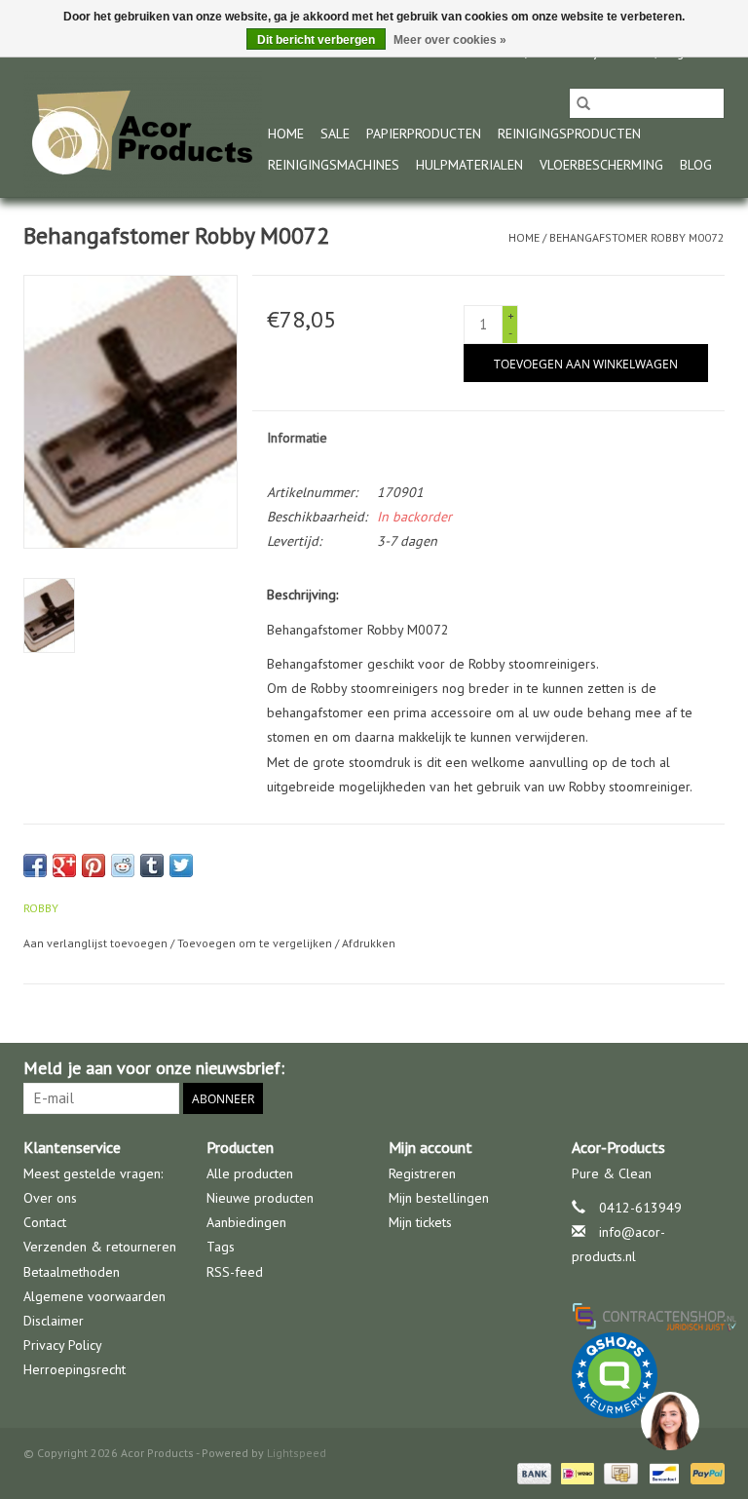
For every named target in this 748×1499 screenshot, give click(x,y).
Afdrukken (368, 943)
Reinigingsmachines (333, 164)
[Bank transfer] (532, 1472)
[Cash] (618, 1472)
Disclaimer (53, 1320)
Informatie (297, 437)
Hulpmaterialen (469, 164)
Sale (335, 133)
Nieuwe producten (260, 1198)
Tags (220, 1246)
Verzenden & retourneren (99, 1246)
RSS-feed (234, 1272)
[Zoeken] (583, 103)
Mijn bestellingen (439, 1198)
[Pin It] (93, 865)
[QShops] (649, 1375)
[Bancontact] (662, 1472)
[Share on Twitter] (181, 865)
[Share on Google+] (64, 865)
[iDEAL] (575, 1472)
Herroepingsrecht (74, 1369)
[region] (669, 1420)
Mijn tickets (420, 1222)
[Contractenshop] (649, 1315)
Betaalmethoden (71, 1272)
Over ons (50, 1198)
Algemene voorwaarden (94, 1296)
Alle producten (249, 1173)
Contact (44, 1222)
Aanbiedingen (246, 1222)
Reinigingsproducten (569, 133)
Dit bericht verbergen (316, 40)
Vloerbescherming (601, 164)
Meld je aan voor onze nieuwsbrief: (153, 1067)
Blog (696, 164)
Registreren (422, 1173)
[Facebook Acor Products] (709, 1068)
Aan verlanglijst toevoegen (96, 943)
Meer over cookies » (449, 40)
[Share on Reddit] (122, 865)
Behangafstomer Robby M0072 (637, 237)
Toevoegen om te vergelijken (256, 943)
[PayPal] (704, 1472)
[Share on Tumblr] (152, 865)
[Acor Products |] (142, 134)
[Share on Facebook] (35, 865)
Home (286, 133)
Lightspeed (296, 1452)
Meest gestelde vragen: (93, 1173)
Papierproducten (423, 133)
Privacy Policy (62, 1345)
